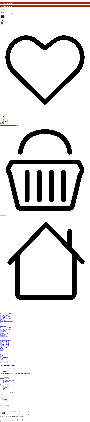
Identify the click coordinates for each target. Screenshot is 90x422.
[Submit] (0, 406)
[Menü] (5, 411)
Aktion (1, 404)
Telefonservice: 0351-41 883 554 (6, 3)
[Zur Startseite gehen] (4, 7)
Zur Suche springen (12, 0)
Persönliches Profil (7, 125)
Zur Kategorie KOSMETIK (5, 345)
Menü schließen (4, 121)
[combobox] (5, 14)
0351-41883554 (19, 373)
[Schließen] (0, 421)
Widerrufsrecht (4, 382)
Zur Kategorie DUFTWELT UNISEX (6, 327)
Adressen (11, 125)
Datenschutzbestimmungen (10, 411)
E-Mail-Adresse (3, 405)
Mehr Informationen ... (32, 419)
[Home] (46, 260)
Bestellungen (15, 125)
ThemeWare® (21, 416)
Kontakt (3, 389)
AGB (3, 390)
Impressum (4, 388)
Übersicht (2, 125)
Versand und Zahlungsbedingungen (8, 380)
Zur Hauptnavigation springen (21, 0)
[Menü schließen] (0, 322)
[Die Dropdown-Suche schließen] (12, 14)
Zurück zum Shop (3, 369)
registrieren (4, 124)
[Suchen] (10, 14)
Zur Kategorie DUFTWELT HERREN (6, 321)
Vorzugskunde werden (6, 386)
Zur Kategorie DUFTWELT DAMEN (6, 313)
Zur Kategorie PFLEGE (4, 331)
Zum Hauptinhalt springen (4, 0)
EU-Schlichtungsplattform (6, 381)
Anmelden (2, 123)
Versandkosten (18, 414)
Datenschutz (4, 387)
